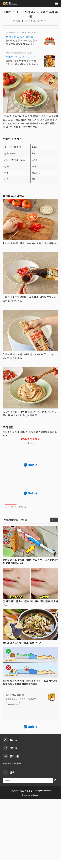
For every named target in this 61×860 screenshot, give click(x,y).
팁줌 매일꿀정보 (15, 694)
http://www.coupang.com (16, 53)
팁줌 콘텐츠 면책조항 (12, 763)
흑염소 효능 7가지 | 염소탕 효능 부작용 (22, 642)
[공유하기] (11, 507)
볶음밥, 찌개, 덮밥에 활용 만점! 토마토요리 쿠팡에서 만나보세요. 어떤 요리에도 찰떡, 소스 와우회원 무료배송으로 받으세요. (21, 63)
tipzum (36, 795)
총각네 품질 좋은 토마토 (19, 36)
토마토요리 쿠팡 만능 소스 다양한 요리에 (20, 57)
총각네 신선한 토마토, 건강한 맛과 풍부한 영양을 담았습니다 (21, 42)
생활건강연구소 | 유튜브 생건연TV (21, 698)
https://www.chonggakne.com (18, 32)
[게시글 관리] (15, 507)
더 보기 (54, 520)
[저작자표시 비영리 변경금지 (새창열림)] (22, 507)
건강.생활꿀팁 (30, 21)
